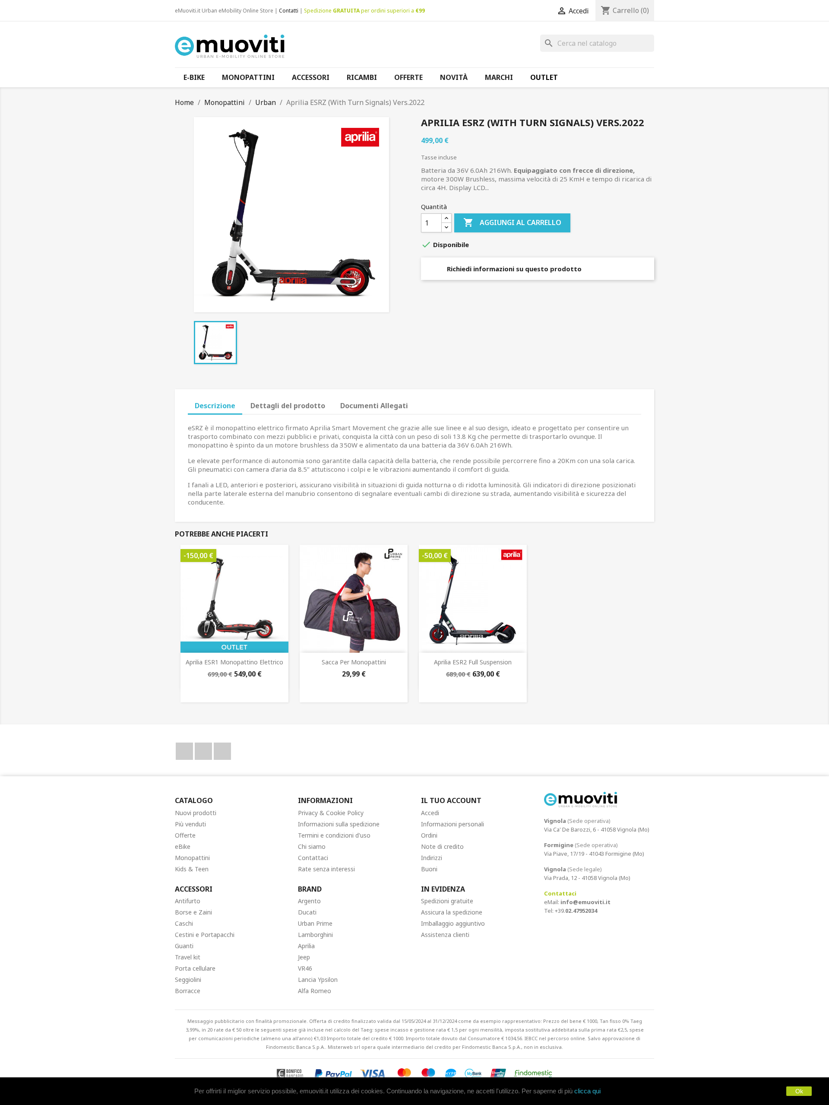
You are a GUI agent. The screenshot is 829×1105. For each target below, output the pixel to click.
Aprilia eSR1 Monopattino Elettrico (234, 662)
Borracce (187, 991)
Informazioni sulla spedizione (339, 824)
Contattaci (313, 858)
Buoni (429, 869)
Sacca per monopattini (354, 662)
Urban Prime (315, 923)
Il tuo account (451, 800)
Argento (309, 901)
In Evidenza (443, 889)
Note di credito (442, 846)
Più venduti (190, 824)
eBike (182, 846)
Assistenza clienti (445, 934)
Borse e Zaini (193, 912)
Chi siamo (312, 846)
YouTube (203, 751)
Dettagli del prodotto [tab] (287, 405)
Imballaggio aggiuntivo (453, 923)
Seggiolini (188, 979)
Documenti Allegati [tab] (374, 405)
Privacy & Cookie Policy (331, 813)
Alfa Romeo (314, 991)
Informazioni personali (452, 824)
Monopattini (192, 858)
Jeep (304, 957)
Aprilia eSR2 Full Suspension (473, 662)
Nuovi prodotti (195, 813)
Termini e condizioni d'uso (334, 835)
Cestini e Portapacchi (204, 934)
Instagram (222, 751)
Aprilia (306, 946)
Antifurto (187, 901)
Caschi (184, 923)
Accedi (430, 813)
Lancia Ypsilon (318, 979)
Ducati (307, 912)
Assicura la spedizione (451, 912)
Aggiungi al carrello (512, 222)
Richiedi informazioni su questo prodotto (513, 268)
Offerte (185, 835)
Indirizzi (431, 858)
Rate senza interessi (326, 869)
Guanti (184, 946)
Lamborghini (315, 934)
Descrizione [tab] (215, 405)
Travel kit (187, 957)
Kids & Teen (192, 869)
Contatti (288, 10)
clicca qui (587, 1091)
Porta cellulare (195, 968)
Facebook (184, 751)
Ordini (429, 835)
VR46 (305, 968)
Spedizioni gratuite (447, 901)
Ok (799, 1091)
